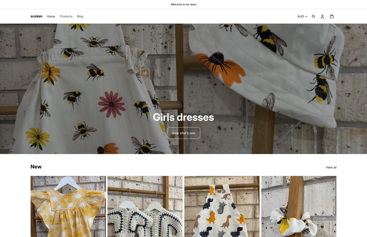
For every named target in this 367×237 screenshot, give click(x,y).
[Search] (313, 16)
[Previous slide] (37, 226)
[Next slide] (99, 226)
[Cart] (331, 16)
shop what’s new (183, 133)
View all (331, 167)
